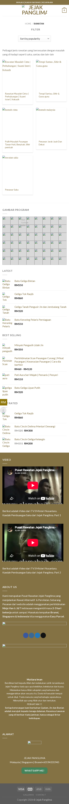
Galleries (28, 795)
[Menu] (4, 10)
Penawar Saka (11, 189)
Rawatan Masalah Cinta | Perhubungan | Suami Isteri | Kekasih (17, 96)
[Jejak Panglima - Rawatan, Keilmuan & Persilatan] (34, 10)
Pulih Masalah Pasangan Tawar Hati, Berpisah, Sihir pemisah (17, 144)
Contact (41, 795)
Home (28, 23)
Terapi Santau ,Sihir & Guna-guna (49, 95)
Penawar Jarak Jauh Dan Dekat (50, 143)
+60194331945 (50, 762)
